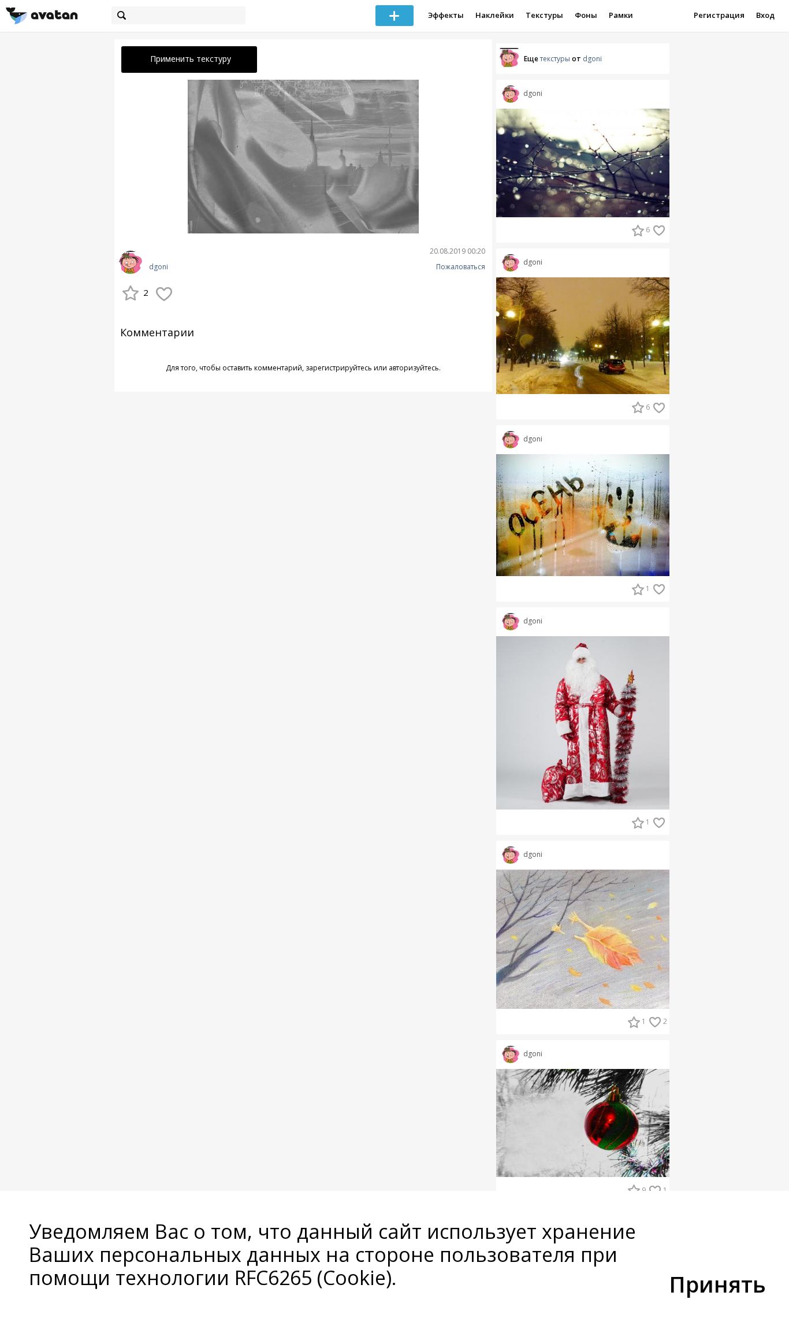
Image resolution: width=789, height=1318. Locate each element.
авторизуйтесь (414, 368)
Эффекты (446, 15)
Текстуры (544, 15)
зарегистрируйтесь (339, 368)
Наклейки (494, 15)
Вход (765, 15)
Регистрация (719, 15)
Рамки (621, 15)
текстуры (555, 59)
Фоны (586, 15)
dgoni (158, 266)
